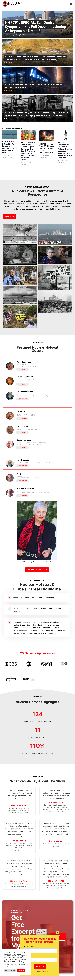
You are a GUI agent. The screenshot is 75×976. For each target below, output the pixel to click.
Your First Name (29, 946)
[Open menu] (71, 3)
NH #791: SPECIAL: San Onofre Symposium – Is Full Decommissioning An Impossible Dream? (35, 27)
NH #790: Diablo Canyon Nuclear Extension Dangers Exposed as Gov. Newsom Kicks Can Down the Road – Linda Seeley (35, 58)
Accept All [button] (21, 970)
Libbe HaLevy (10, 35)
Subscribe (40, 966)
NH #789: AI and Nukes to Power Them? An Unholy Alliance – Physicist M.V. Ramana (34, 86)
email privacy (44, 971)
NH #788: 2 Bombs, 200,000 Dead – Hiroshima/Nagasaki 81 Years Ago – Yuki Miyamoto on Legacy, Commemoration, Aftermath (36, 114)
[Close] (57, 932)
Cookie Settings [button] (10, 970)
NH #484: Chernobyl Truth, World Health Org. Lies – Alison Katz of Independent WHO (46, 148)
